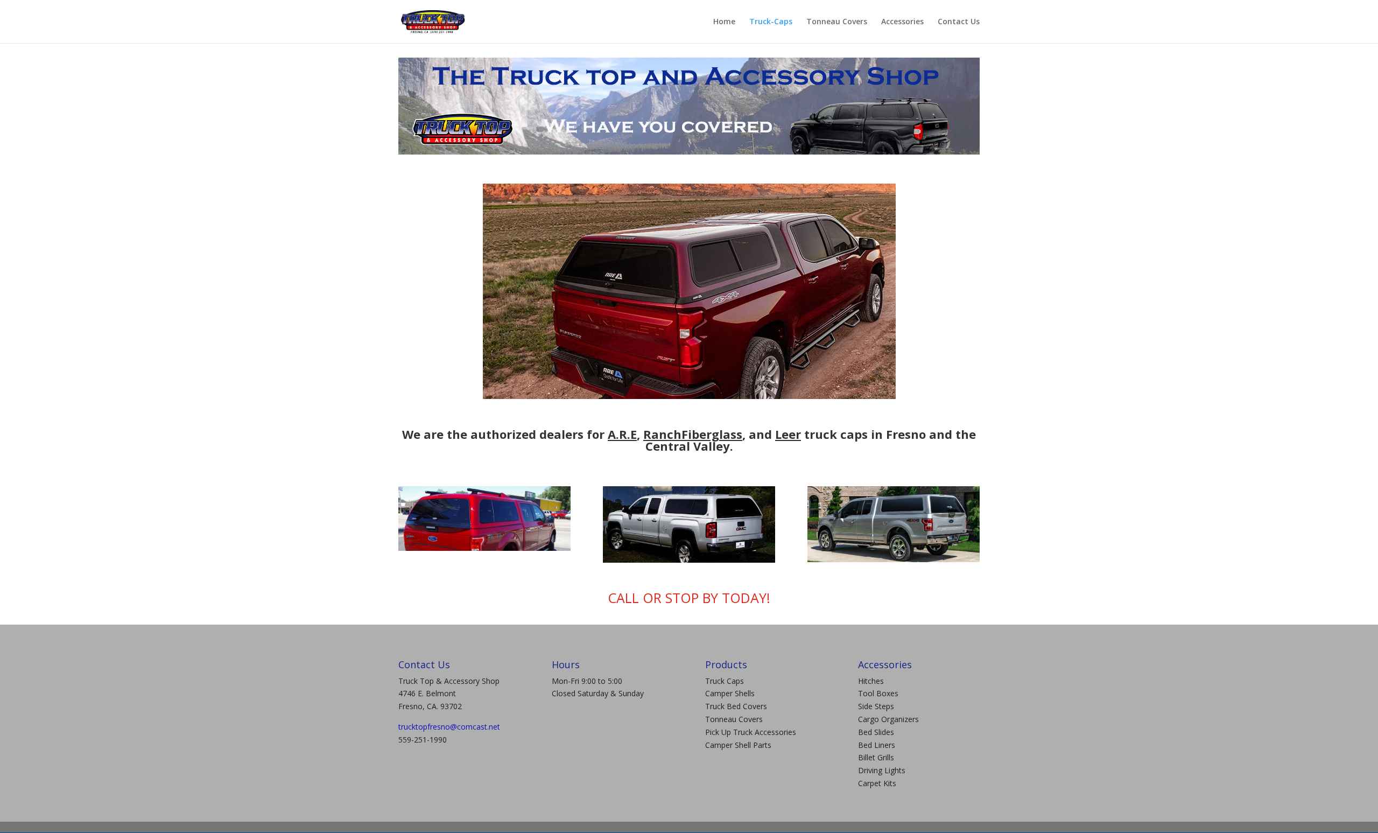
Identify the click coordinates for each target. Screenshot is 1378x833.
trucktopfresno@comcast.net (449, 727)
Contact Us (959, 22)
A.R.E (622, 434)
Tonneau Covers (836, 22)
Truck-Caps (770, 22)
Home (724, 22)
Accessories (902, 22)
